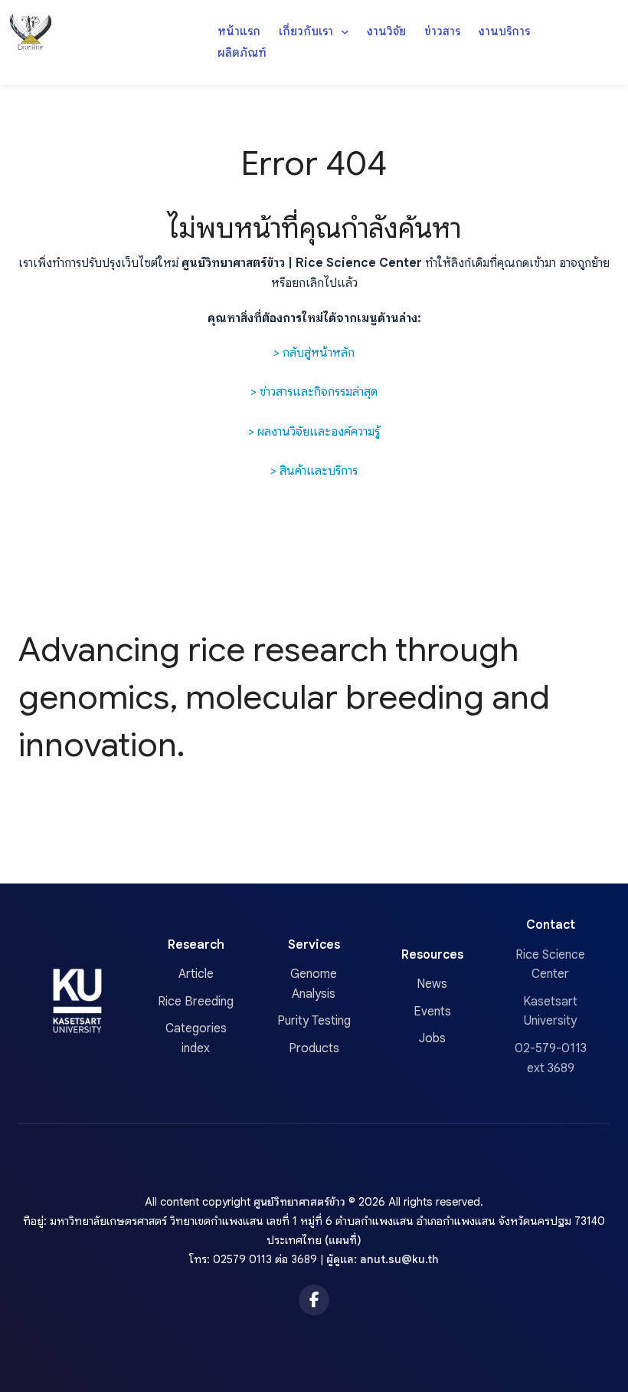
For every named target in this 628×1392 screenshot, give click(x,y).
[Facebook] (314, 1300)
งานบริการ (504, 31)
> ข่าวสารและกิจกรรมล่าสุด (314, 392)
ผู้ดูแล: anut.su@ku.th (382, 1259)
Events (432, 1011)
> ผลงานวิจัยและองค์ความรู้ (314, 431)
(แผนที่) (343, 1240)
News (432, 984)
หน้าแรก (239, 31)
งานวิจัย (386, 31)
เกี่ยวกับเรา (307, 31)
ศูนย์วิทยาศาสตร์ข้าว (299, 1202)
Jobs (432, 1038)
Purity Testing (314, 1020)
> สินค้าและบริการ (314, 471)
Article (196, 974)
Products (314, 1048)
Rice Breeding (196, 1001)
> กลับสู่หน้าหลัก (314, 352)
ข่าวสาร (442, 31)
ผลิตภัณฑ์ (242, 52)
